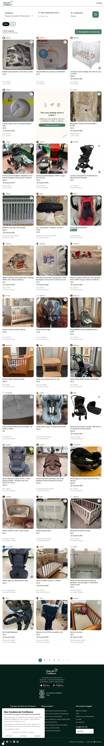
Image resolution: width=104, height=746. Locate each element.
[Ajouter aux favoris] (31, 42)
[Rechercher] (95, 14)
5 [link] (58, 660)
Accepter (37, 736)
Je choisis (23, 736)
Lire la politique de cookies (11, 729)
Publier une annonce (52, 125)
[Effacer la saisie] (64, 16)
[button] (3, 744)
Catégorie (9, 13)
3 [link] (49, 660)
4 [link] (54, 660)
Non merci (9, 736)
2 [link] (44, 660)
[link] (68, 660)
